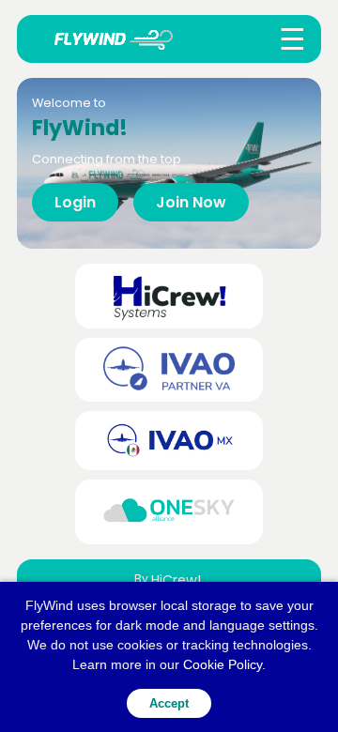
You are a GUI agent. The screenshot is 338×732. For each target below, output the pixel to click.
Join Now (191, 202)
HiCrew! (176, 580)
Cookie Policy (222, 664)
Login (75, 202)
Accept (169, 703)
